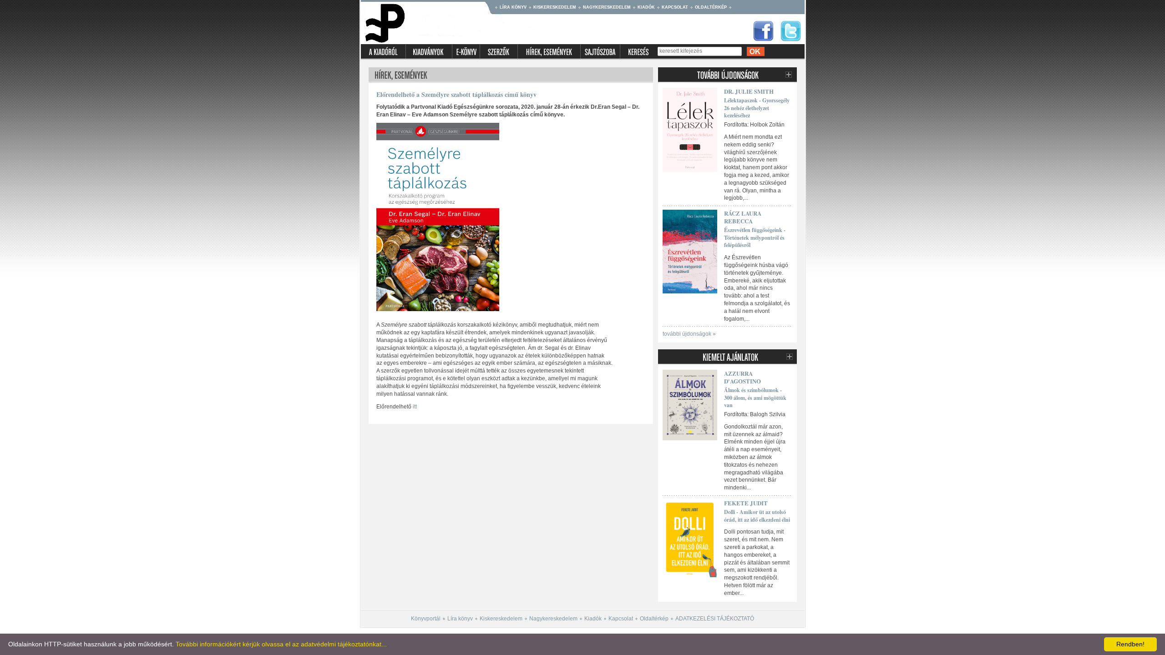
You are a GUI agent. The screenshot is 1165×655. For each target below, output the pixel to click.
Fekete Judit (746, 503)
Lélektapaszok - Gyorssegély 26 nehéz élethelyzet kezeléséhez (757, 108)
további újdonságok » (689, 334)
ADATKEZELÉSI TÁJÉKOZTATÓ (714, 618)
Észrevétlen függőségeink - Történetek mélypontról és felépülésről (754, 237)
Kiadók (646, 7)
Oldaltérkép (711, 7)
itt (415, 406)
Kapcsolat (675, 7)
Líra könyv (513, 7)
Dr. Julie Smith (749, 91)
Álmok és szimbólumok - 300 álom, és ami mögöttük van (755, 397)
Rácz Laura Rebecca (742, 217)
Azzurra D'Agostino (742, 377)
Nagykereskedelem (607, 7)
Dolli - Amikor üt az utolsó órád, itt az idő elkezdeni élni (757, 516)
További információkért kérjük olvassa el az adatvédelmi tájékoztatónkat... (281, 644)
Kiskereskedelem (554, 7)
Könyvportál (426, 618)
